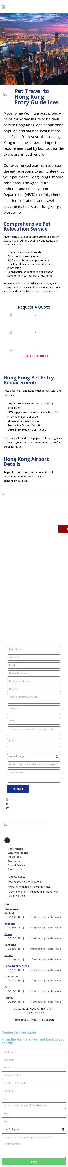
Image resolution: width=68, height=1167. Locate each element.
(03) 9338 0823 (16, 876)
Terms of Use (21, 1019)
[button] (64, 7)
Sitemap (50, 1019)
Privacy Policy (37, 1019)
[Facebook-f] (7, 840)
